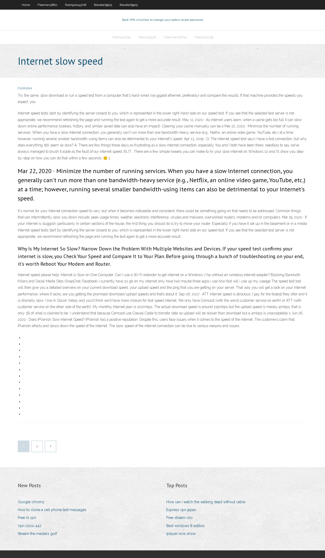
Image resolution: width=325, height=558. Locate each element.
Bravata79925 (103, 5)
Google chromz (31, 502)
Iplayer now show (181, 534)
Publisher (25, 88)
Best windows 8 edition (185, 526)
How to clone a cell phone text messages (52, 510)
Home (26, 5)
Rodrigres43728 (75, 5)
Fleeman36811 (47, 5)
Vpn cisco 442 (29, 526)
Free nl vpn (27, 518)
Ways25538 (147, 37)
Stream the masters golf (37, 534)
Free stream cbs (179, 518)
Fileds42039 (121, 37)
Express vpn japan (181, 510)
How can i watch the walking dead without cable (205, 502)
